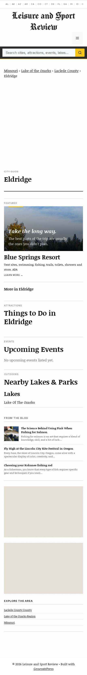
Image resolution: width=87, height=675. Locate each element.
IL (83, 4)
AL (7, 4)
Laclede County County (18, 610)
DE (52, 4)
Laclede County (66, 70)
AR (26, 4)
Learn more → (13, 275)
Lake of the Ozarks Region (20, 616)
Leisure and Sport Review (43, 21)
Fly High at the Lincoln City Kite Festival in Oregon (38, 448)
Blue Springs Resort (32, 257)
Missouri (11, 70)
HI (71, 4)
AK (13, 4)
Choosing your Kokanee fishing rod (28, 465)
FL (59, 4)
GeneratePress (44, 668)
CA (32, 4)
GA (65, 4)
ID (77, 4)
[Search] (80, 53)
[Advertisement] (43, 124)
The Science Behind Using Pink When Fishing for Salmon (46, 430)
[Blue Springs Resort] (43, 228)
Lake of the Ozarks (36, 70)
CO (39, 4)
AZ (19, 4)
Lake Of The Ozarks (19, 402)
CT (46, 4)
